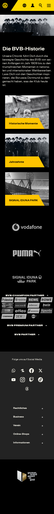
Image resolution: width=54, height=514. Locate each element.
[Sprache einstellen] (24, 5)
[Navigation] (49, 5)
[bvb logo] (5, 5)
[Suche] (41, 5)
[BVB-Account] (32, 5)
